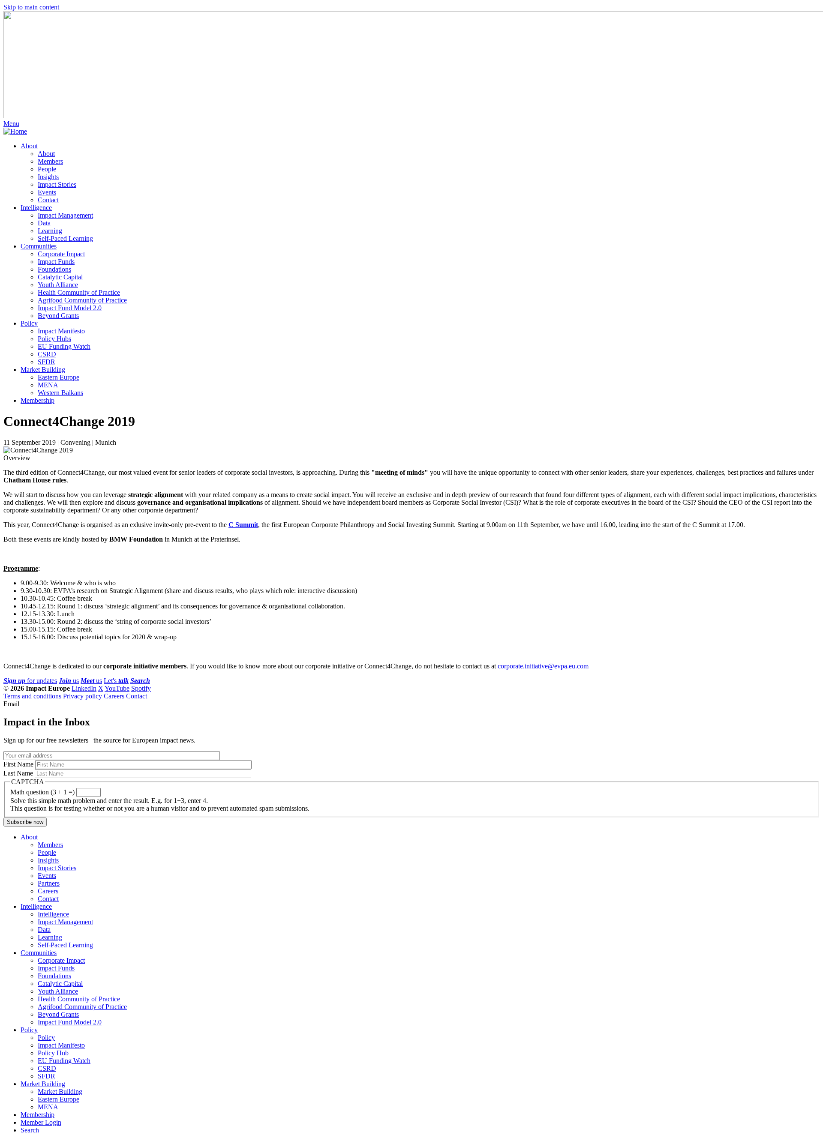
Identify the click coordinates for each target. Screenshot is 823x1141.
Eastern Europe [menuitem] (58, 377)
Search (30, 1130)
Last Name (18, 773)
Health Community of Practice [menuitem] (79, 292)
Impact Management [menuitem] (65, 215)
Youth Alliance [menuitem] (58, 284)
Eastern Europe (58, 1099)
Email (11, 703)
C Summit (243, 524)
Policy (29, 1029)
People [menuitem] (47, 169)
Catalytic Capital (60, 983)
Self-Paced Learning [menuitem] (65, 238)
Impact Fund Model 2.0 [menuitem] (70, 307)
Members (50, 844)
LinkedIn (84, 688)
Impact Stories (57, 867)
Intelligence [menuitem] (36, 207)
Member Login (41, 1122)
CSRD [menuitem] (47, 354)
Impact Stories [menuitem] (57, 184)
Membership (37, 1114)
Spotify (141, 688)
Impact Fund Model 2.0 (70, 1022)
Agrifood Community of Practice (82, 1006)
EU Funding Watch (64, 1060)
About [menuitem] (29, 146)
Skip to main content (31, 7)
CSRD (47, 1068)
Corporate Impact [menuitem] (61, 254)
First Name (18, 764)
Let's (116, 680)
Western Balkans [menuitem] (60, 392)
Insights (48, 860)
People (47, 852)
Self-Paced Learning (65, 945)
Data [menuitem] (44, 223)
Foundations (54, 975)
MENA (48, 1107)
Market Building (43, 1083)
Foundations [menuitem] (54, 269)
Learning (50, 937)
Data (44, 929)
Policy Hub (53, 1053)
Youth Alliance (58, 991)
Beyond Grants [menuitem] (58, 315)
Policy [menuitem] (29, 323)
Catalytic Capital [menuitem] (60, 277)
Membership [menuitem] (37, 400)
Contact (136, 696)
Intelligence (36, 906)
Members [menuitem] (50, 161)
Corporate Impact (61, 960)
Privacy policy (82, 696)
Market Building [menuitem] (43, 369)
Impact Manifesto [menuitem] (61, 331)
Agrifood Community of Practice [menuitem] (82, 300)
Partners (49, 883)
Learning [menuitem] (50, 230)
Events (47, 875)
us (69, 680)
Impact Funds (56, 968)
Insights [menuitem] (48, 176)
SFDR (46, 1076)
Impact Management (65, 921)
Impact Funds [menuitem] (56, 261)
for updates (30, 680)
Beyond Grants (58, 1014)
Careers (114, 696)
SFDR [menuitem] (46, 361)
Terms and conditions (32, 696)
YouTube (117, 688)
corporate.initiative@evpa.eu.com (543, 666)
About (29, 837)
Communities (39, 952)
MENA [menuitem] (48, 385)
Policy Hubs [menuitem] (54, 338)
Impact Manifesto (61, 1045)
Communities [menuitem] (39, 246)
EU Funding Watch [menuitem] (64, 346)
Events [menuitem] (47, 192)
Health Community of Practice (79, 999)
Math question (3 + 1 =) (42, 792)
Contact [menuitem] (48, 200)
